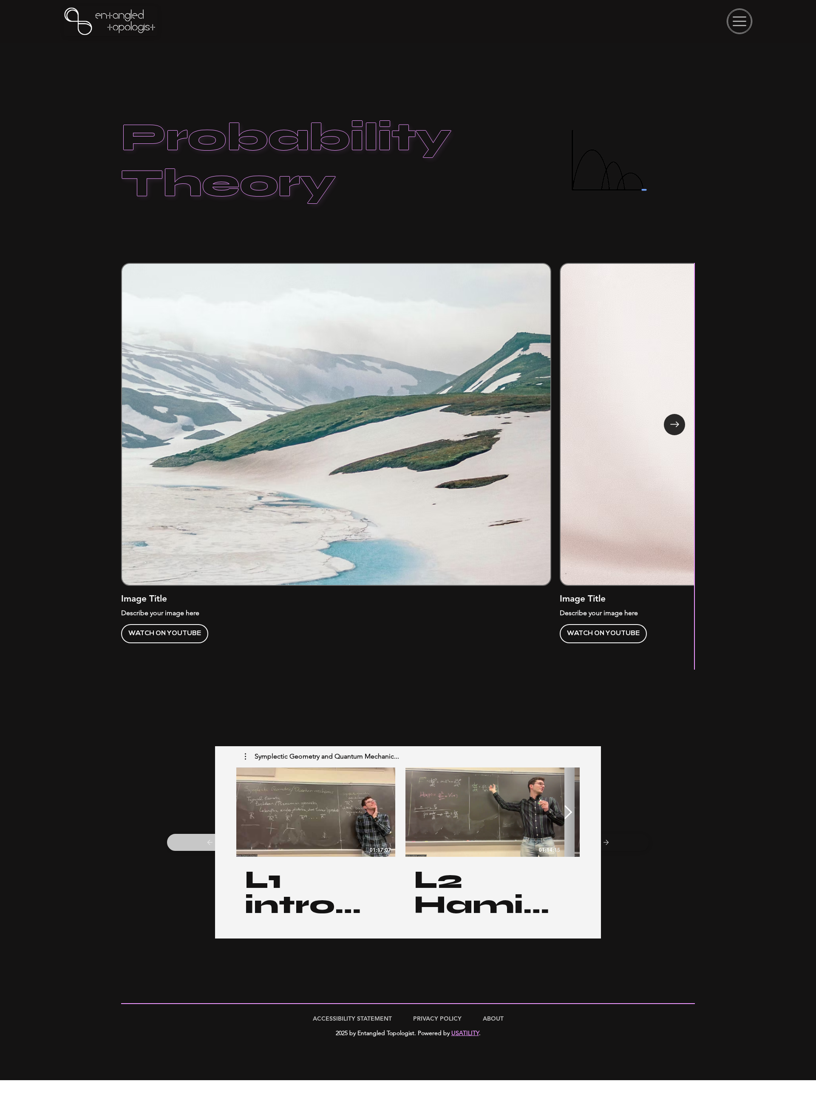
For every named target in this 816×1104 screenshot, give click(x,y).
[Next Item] (674, 424)
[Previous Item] (141, 424)
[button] (322, 756)
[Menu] (739, 21)
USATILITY (465, 1033)
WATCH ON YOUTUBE (236, 633)
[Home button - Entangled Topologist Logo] (111, 21)
